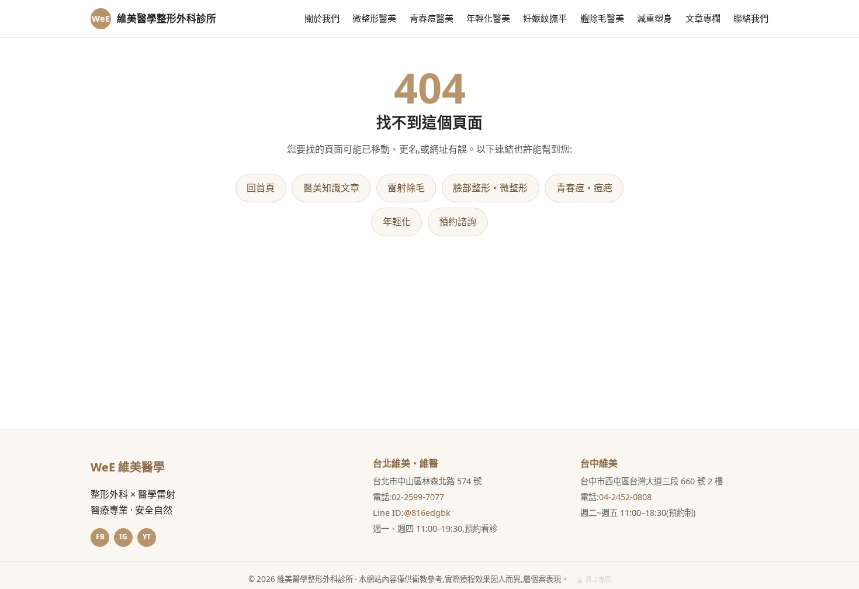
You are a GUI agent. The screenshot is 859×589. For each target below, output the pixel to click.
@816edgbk (427, 512)
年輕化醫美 (488, 18)
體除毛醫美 (602, 18)
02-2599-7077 (418, 496)
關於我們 (322, 18)
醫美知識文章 (331, 187)
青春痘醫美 (431, 18)
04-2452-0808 (625, 496)
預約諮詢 (457, 221)
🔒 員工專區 (593, 579)
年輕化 (397, 221)
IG (123, 537)
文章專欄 (703, 18)
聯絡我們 (750, 18)
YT (147, 537)
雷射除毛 (406, 187)
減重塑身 (654, 18)
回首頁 (261, 187)
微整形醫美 (374, 18)
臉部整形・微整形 (490, 187)
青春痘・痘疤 (584, 187)
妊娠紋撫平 (545, 18)
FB (100, 537)
